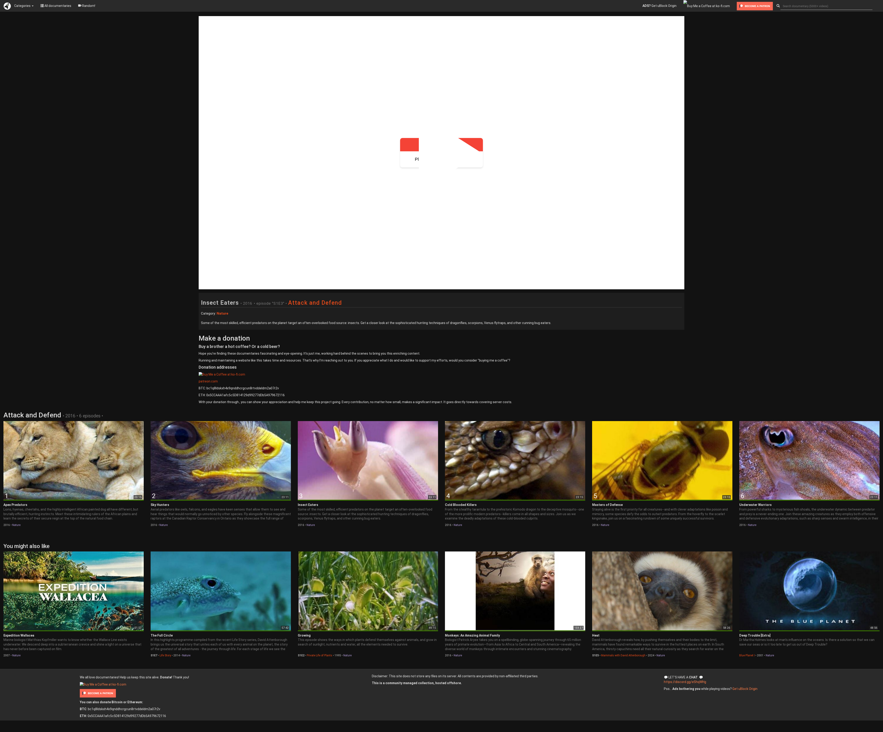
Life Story (165, 655)
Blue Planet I (747, 655)
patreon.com (208, 381)
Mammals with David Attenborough (623, 655)
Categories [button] (22, 6)
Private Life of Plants (319, 655)
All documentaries (57, 6)
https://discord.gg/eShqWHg (685, 682)
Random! (88, 6)
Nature (16, 525)
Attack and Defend (315, 302)
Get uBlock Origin (659, 6)
